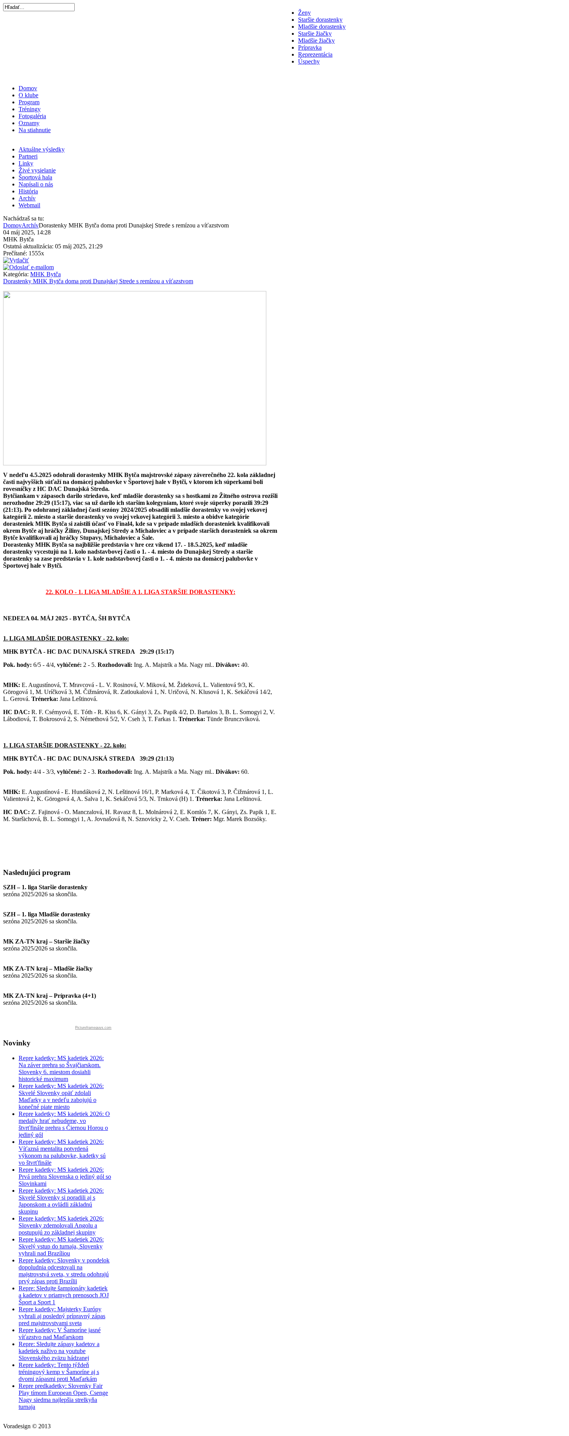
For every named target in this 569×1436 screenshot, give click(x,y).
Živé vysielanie (37, 170)
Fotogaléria (32, 116)
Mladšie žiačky (316, 40)
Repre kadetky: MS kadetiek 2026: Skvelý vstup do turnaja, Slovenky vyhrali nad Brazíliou (61, 1246)
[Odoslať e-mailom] (28, 267)
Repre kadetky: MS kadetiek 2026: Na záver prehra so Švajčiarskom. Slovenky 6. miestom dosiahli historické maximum (61, 1068)
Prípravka (310, 47)
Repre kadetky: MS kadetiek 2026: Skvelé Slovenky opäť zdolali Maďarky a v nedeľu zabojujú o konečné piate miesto (61, 1096)
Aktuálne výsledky (42, 149)
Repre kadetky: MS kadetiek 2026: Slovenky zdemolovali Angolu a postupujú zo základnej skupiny (61, 1225)
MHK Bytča (45, 274)
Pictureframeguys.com (93, 1028)
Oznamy (29, 123)
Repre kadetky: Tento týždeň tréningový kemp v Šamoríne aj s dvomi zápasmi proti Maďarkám (59, 1372)
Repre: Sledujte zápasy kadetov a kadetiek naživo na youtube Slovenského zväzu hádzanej (59, 1351)
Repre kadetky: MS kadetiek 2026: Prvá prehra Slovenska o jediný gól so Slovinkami (65, 1176)
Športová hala (35, 177)
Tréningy (30, 109)
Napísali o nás (36, 184)
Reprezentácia (315, 54)
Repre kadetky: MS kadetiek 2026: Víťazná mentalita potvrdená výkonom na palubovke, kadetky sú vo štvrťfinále (62, 1152)
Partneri (28, 156)
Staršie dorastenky (320, 19)
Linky (26, 163)
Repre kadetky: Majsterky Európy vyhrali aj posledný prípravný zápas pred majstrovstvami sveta (62, 1316)
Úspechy (309, 61)
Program (29, 102)
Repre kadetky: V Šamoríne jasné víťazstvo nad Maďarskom (60, 1333)
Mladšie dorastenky (322, 26)
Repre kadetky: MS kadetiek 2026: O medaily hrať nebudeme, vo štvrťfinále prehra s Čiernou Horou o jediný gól (64, 1124)
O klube (28, 95)
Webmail (29, 205)
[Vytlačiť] (16, 260)
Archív (27, 198)
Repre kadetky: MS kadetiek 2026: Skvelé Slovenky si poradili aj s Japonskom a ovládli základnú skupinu (61, 1201)
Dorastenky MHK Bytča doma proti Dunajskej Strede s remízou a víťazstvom (98, 281)
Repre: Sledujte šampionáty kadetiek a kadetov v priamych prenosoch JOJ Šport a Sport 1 (64, 1295)
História (28, 191)
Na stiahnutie (35, 130)
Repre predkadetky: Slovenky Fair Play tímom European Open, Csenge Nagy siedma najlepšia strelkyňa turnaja (63, 1396)
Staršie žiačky (315, 33)
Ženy (304, 12)
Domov (28, 88)
